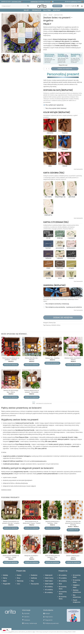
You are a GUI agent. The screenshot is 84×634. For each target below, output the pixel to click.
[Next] (37, 33)
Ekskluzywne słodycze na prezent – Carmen (10, 358)
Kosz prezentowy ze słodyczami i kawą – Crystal (31, 522)
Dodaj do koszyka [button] (10, 364)
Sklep (50, 15)
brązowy (48, 325)
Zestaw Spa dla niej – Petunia (31, 358)
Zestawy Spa (58, 15)
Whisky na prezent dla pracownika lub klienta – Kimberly (73, 523)
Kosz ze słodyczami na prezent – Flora (52, 556)
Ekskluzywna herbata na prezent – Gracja (11, 556)
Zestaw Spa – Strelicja (52, 358)
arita (45, 15)
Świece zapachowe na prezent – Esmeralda (31, 391)
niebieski (53, 325)
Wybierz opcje (73, 530)
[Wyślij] (28, 6)
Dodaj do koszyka (65, 68)
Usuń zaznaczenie (78, 169)
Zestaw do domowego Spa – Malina (10, 391)
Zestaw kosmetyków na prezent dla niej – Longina (10, 522)
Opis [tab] (33, 403)
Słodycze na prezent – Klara (31, 556)
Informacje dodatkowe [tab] (44, 403)
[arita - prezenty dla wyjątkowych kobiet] (42, 6)
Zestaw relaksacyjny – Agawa (73, 556)
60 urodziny (63, 575)
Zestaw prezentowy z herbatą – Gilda (52, 522)
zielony (58, 325)
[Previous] (4, 33)
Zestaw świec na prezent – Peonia (73, 358)
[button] (72, 6)
